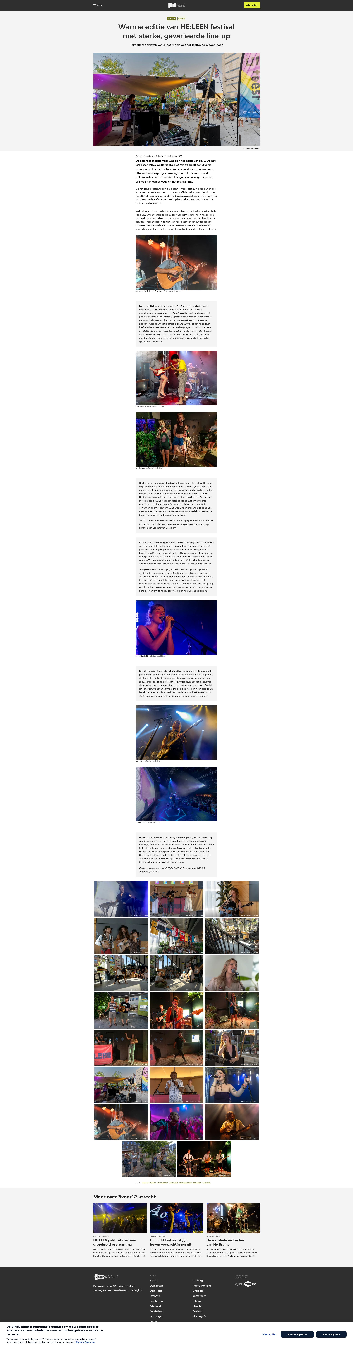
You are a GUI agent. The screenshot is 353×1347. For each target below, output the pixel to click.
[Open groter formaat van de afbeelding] (176, 262)
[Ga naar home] (176, 5)
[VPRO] (245, 1284)
